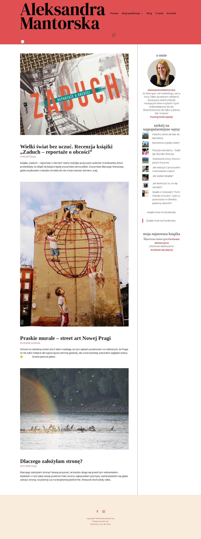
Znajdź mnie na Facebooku (161, 212)
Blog (149, 13)
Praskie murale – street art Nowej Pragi (65, 338)
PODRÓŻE (35, 342)
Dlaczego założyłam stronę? (51, 461)
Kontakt (171, 13)
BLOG (33, 156)
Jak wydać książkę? (162, 176)
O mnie (159, 13)
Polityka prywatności (100, 521)
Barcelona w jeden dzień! (166, 142)
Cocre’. (108, 524)
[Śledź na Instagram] (103, 511)
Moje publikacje (131, 13)
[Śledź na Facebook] (97, 511)
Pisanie (114, 13)
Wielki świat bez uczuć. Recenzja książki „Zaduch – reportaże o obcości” (66, 149)
